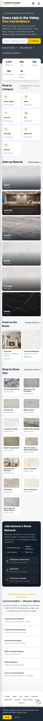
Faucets (34, 696)
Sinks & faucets (26, 48)
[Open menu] (38, 3)
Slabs (14, 696)
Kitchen (18, 700)
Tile (20, 696)
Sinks (27, 696)
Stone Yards (28, 700)
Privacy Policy (22, 712)
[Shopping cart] (33, 3)
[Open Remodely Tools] (38, 702)
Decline (17, 717)
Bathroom (8, 700)
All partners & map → (32, 369)
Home (8, 696)
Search (35, 41)
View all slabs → (34, 162)
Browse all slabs (8, 48)
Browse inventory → (33, 322)
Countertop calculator (11, 53)
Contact (21, 703)
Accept (7, 717)
